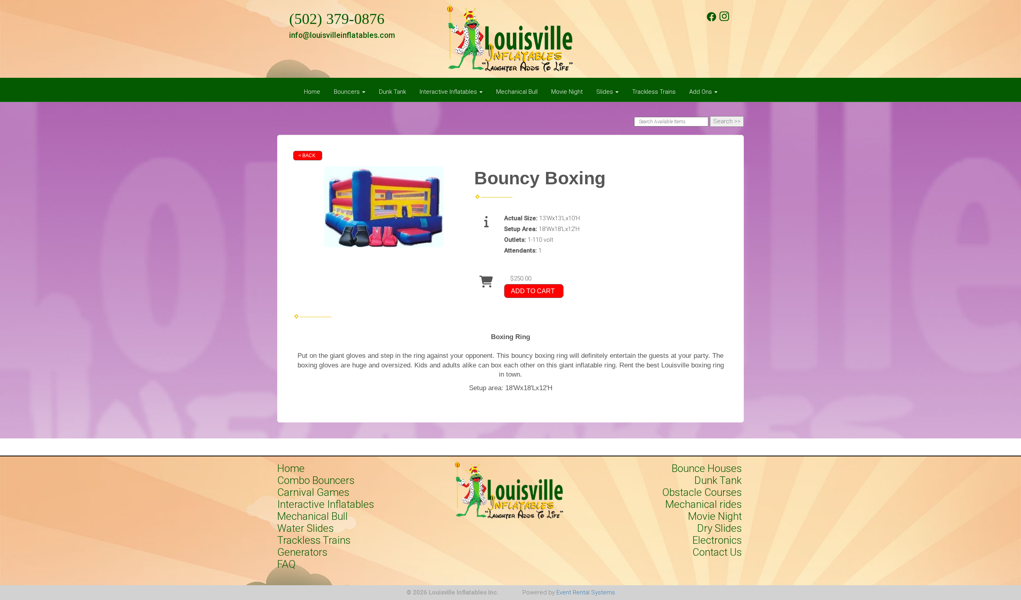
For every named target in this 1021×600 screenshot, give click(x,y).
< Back (306, 155)
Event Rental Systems (585, 592)
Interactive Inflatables (325, 504)
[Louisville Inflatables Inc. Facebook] (711, 19)
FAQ (286, 564)
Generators (302, 552)
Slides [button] (605, 91)
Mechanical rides (703, 504)
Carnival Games (313, 492)
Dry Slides (719, 528)
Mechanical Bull (517, 91)
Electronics (717, 540)
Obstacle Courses (702, 492)
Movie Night (567, 91)
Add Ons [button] (701, 91)
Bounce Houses (707, 468)
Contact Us (717, 552)
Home (312, 91)
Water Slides (305, 528)
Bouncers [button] (347, 91)
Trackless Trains (654, 91)
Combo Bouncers (316, 480)
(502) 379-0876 (336, 19)
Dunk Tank (392, 91)
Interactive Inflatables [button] (449, 91)
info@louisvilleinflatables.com (342, 35)
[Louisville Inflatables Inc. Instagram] (724, 19)
